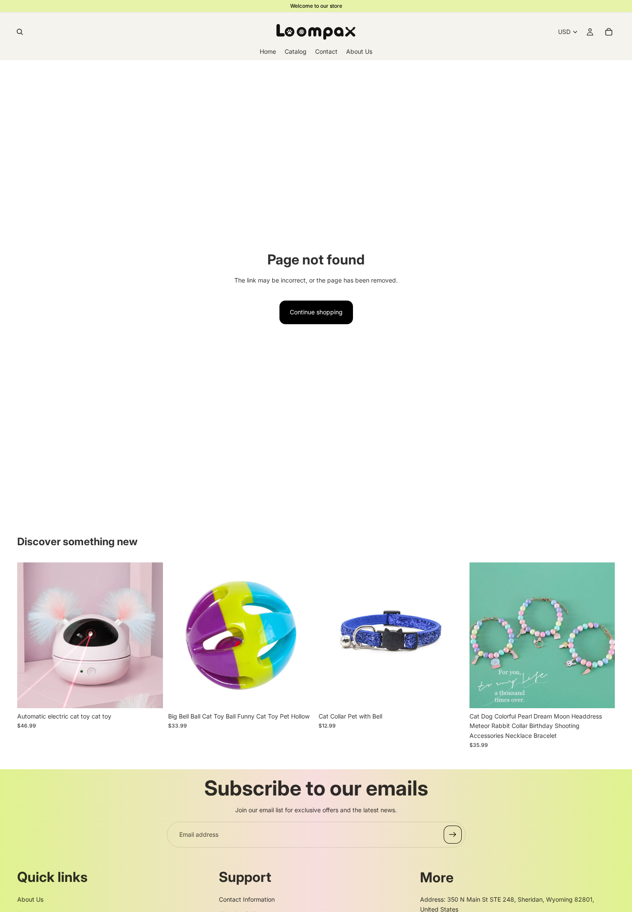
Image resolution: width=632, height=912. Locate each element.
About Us (30, 899)
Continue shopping (316, 312)
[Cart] (608, 31)
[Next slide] (150, 635)
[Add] (300, 695)
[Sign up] (453, 835)
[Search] (19, 31)
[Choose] (149, 695)
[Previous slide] (30, 635)
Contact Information (247, 899)
